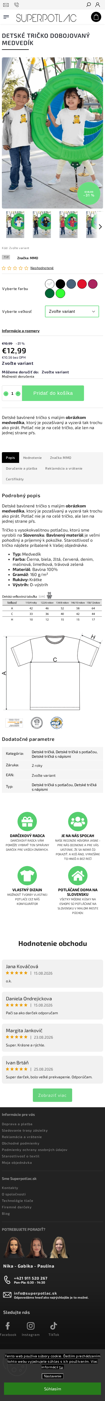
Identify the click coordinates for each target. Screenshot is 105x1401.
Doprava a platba (17, 1124)
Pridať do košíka (53, 393)
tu (61, 1367)
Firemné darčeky (17, 1207)
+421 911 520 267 (31, 1278)
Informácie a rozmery (21, 330)
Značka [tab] (60, 457)
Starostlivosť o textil (21, 1156)
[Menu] (6, 16)
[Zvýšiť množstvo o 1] (18, 393)
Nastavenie (52, 1376)
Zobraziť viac (52, 1095)
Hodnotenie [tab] (32, 457)
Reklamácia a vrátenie (22, 1137)
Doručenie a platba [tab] (21, 468)
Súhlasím (52, 1388)
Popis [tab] (10, 457)
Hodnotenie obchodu (52, 943)
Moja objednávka (17, 1162)
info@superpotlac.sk (35, 1293)
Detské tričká (43, 751)
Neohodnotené (42, 268)
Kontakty (10, 1188)
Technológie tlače (17, 1200)
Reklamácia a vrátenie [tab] (64, 468)
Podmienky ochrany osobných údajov (35, 1149)
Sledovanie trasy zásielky (25, 1130)
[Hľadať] (88, 5)
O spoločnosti (14, 1194)
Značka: (27, 258)
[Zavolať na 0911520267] (17, 5)
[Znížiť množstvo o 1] (6, 393)
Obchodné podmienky (21, 1143)
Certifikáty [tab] (15, 479)
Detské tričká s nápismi (51, 756)
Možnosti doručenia (18, 376)
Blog (6, 1213)
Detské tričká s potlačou (76, 751)
